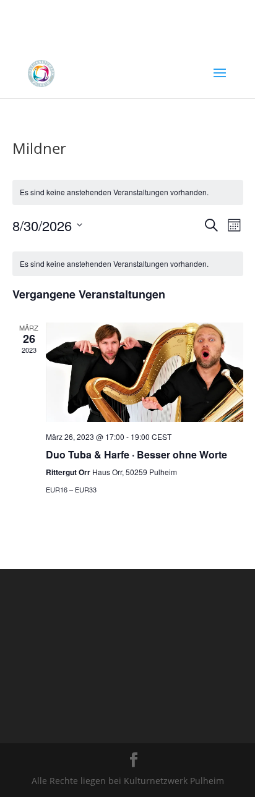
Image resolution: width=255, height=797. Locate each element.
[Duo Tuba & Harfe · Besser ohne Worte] (144, 372)
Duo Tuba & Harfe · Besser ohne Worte (136, 454)
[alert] (127, 192)
